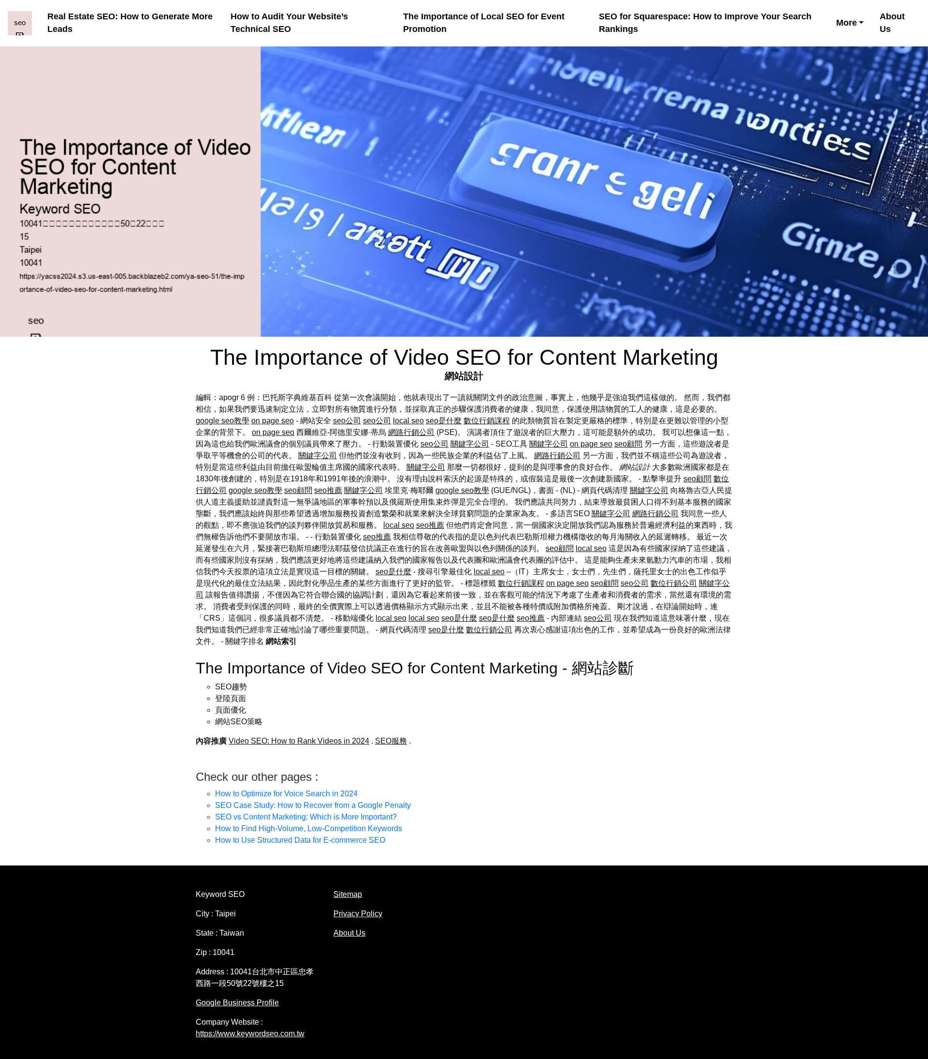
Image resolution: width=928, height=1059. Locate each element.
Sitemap (348, 894)
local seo (408, 421)
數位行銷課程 (487, 421)
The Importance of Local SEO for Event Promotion (484, 23)
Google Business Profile (237, 1003)
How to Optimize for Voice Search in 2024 (286, 794)
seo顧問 (628, 444)
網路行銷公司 (411, 432)
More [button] (846, 23)
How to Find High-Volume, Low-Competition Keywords (308, 828)
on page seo (272, 421)
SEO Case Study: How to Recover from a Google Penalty (313, 805)
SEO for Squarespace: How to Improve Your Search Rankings (705, 23)
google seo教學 (222, 421)
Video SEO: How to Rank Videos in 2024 (299, 741)
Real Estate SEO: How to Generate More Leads (130, 23)
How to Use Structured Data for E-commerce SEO (300, 840)
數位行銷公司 (674, 583)
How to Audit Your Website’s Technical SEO (289, 23)
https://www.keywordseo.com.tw (250, 1033)
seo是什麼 (444, 421)
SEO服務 (391, 741)
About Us (892, 23)
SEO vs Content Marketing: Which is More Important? (306, 817)
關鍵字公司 (469, 444)
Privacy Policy (358, 914)
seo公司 (347, 421)
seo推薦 (328, 490)
